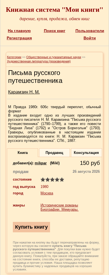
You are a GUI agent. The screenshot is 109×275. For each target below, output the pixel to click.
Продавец (54, 153)
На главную (19, 30)
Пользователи (89, 30)
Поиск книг (54, 30)
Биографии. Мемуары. (60, 209)
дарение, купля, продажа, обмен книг (54, 18)
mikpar (41, 163)
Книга (23, 153)
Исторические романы (59, 205)
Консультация (86, 153)
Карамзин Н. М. (24, 92)
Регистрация (19, 38)
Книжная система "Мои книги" (54, 9)
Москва (47, 193)
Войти (90, 38)
